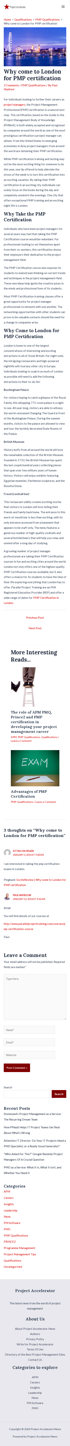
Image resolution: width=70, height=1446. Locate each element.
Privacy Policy (35, 1339)
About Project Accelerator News (35, 1328)
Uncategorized (13, 1266)
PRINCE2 (10, 1241)
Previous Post (35, 617)
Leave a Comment (21, 740)
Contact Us (35, 1359)
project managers (14, 104)
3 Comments (11, 85)
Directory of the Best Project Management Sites (35, 1354)
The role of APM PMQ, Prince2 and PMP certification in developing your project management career (34, 722)
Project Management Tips (20, 1254)
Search (8, 1087)
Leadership (10, 1210)
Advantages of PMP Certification (29, 794)
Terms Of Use (35, 1349)
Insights (9, 1204)
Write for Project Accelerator (35, 1344)
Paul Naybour (22, 895)
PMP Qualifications (33, 85)
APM (14, 737)
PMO (7, 1229)
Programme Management (19, 1248)
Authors (35, 1334)
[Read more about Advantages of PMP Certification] (35, 767)
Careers (9, 1197)
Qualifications (49, 737)
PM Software (12, 1222)
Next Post (35, 628)
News (7, 1216)
